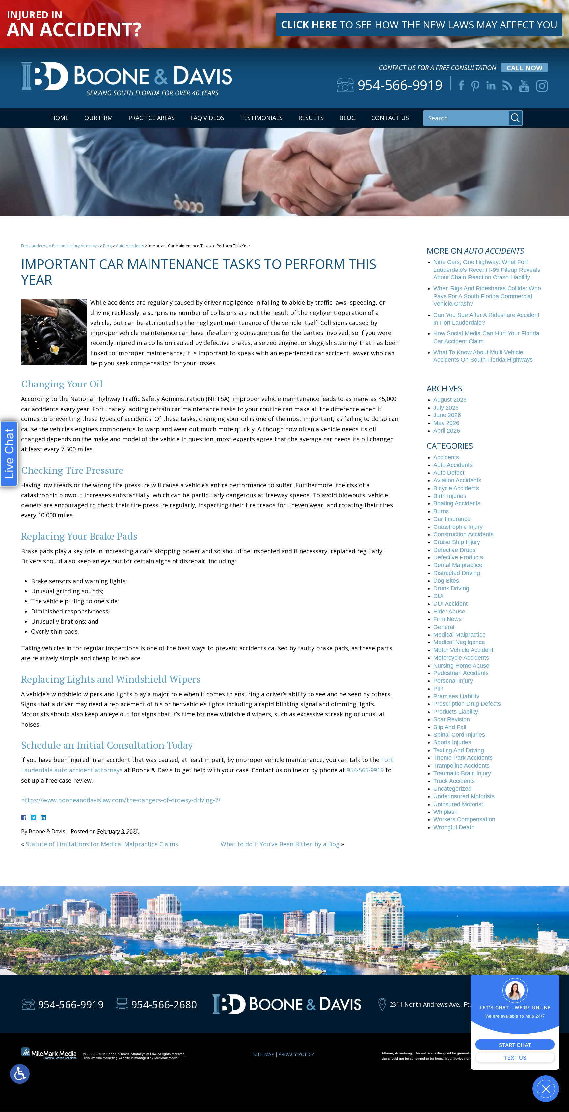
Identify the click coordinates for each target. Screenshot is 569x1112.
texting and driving (458, 750)
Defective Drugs (454, 550)
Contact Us (390, 118)
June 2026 (447, 415)
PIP (438, 688)
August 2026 (450, 399)
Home (59, 118)
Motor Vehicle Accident (463, 650)
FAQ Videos (207, 118)
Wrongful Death (453, 827)
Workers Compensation (464, 819)
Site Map (263, 1054)
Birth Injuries (449, 496)
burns (441, 511)
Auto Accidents (130, 246)
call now (524, 67)
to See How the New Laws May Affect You (419, 24)
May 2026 (446, 423)
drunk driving (451, 588)
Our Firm (98, 118)
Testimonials (261, 118)
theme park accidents (463, 758)
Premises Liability (456, 696)
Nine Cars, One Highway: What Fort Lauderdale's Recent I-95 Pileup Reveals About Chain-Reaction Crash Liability (486, 270)
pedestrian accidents (461, 673)
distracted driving (456, 573)
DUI (438, 596)
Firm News (447, 619)
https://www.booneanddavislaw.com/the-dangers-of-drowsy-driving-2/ (121, 800)
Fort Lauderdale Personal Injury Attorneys (60, 246)
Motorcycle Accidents (461, 657)
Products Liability (455, 711)
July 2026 (446, 407)
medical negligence (459, 642)
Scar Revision (451, 719)
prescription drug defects (467, 703)
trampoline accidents (461, 765)
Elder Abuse (449, 611)
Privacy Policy (296, 1054)
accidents (446, 457)
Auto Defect (448, 473)
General (443, 627)
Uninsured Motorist (458, 804)
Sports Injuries (452, 742)
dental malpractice (457, 565)
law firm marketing (104, 1058)
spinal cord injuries (459, 734)
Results (311, 118)
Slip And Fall (449, 727)
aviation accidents (457, 480)
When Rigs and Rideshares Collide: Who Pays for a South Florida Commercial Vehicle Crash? (487, 296)
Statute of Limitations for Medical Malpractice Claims (102, 844)
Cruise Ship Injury (456, 542)
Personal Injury (453, 680)
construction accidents (463, 534)
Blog (347, 118)
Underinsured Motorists (464, 796)
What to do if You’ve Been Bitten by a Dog (280, 844)
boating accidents (456, 503)
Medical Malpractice (459, 634)
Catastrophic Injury (458, 527)
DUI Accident (450, 603)
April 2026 (446, 430)
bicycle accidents (456, 488)
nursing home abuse (461, 665)
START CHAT (515, 1045)
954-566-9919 (365, 770)
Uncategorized (452, 788)
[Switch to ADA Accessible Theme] (20, 1074)
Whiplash (445, 812)
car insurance (452, 519)
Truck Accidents (454, 781)
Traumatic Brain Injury (462, 773)
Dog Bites (446, 580)
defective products (458, 557)
